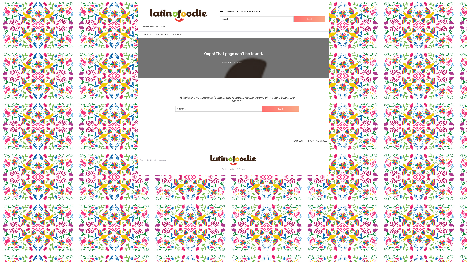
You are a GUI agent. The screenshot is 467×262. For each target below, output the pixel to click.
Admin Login (298, 141)
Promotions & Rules (317, 141)
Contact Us (162, 35)
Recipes (147, 35)
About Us (177, 35)
